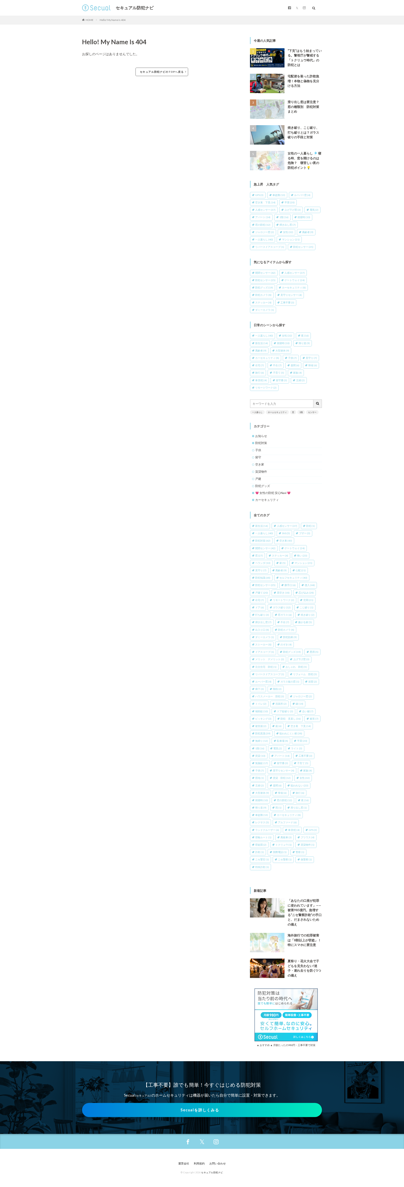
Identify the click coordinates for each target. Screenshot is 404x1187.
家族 (297, 372)
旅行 (259, 372)
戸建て (261, 592)
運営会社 (183, 1163)
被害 (314, 718)
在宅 (259, 365)
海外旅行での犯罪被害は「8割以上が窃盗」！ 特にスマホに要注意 (305, 940)
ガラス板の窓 (289, 681)
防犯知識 (262, 577)
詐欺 (259, 852)
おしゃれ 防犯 (296, 666)
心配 (301, 570)
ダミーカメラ (264, 309)
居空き (283, 592)
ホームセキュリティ (277, 412)
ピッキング (263, 718)
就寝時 (304, 217)
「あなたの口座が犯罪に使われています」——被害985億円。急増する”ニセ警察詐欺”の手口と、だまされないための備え (305, 912)
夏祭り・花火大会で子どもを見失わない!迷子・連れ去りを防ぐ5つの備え (304, 968)
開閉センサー (265, 272)
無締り (261, 740)
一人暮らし (264, 239)
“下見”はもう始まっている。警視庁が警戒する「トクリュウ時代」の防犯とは (305, 58)
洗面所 (281, 703)
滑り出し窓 (299, 807)
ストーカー (263, 644)
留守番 (281, 380)
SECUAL (97, 7)
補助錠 (261, 711)
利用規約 (199, 1163)
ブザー (304, 533)
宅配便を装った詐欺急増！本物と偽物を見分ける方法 (303, 80)
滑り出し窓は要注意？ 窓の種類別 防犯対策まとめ (305, 106)
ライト (296, 748)
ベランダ (262, 563)
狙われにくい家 (290, 733)
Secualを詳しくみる (200, 1110)
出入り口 (262, 629)
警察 (300, 852)
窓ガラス (285, 614)
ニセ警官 (262, 859)
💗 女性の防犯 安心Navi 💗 (273, 493)
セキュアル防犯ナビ (135, 7)
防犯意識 (262, 733)
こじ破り (306, 607)
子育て (278, 372)
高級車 (286, 837)
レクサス (262, 822)
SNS (286, 533)
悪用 (314, 651)
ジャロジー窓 (264, 232)
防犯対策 (261, 443)
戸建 (258, 478)
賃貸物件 (261, 471)
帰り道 (304, 343)
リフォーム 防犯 (305, 674)
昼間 (295, 365)
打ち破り (262, 614)
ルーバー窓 (302, 195)
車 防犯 (261, 380)
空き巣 (285, 540)
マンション (291, 239)
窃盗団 (260, 844)
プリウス (307, 837)
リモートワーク (265, 387)
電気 (314, 209)
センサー (312, 412)
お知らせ (261, 436)
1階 (283, 217)
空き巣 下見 (265, 202)
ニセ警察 (285, 859)
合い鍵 (307, 711)
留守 (258, 457)
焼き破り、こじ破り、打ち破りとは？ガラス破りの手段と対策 (303, 132)
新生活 (261, 343)
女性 (288, 232)
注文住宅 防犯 (265, 666)
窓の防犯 (262, 224)
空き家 (259, 464)
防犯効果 (290, 637)
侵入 (310, 585)
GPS (259, 195)
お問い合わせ (217, 1163)
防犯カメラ (263, 294)
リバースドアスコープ (269, 246)
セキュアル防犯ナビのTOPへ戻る (162, 71)
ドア (259, 607)
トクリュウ (283, 844)
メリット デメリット (269, 659)
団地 (259, 777)
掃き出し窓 (287, 224)
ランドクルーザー (267, 830)
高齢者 (307, 232)
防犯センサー (303, 246)
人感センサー (265, 209)
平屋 (289, 202)
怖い (302, 555)
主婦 (300, 380)
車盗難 (278, 195)
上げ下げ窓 (292, 209)
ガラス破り (282, 607)
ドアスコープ (264, 651)
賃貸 (260, 755)
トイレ (260, 703)
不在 (277, 365)
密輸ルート (263, 837)
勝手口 (290, 585)
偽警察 (306, 859)
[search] (318, 403)
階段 (277, 689)
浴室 (312, 681)
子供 (292, 357)
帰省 (312, 365)
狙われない (299, 785)
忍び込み (306, 592)
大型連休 (282, 350)
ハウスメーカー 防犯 (269, 696)
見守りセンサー (291, 294)
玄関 (308, 600)
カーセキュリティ (294, 287)
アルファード (287, 822)
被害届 (260, 726)
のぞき (286, 644)
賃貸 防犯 (282, 777)
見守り (311, 357)
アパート (262, 217)
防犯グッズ (264, 287)
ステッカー (263, 302)
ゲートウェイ (294, 280)
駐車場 (282, 740)
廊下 (259, 689)
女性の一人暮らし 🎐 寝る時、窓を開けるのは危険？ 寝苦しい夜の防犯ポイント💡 (304, 160)
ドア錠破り (285, 711)
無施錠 (261, 763)
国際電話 (280, 852)
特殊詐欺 (262, 867)
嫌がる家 (305, 622)
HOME (89, 19)
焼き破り (307, 614)
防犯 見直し (290, 718)
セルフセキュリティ (293, 577)
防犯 (310, 525)
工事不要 (287, 302)
